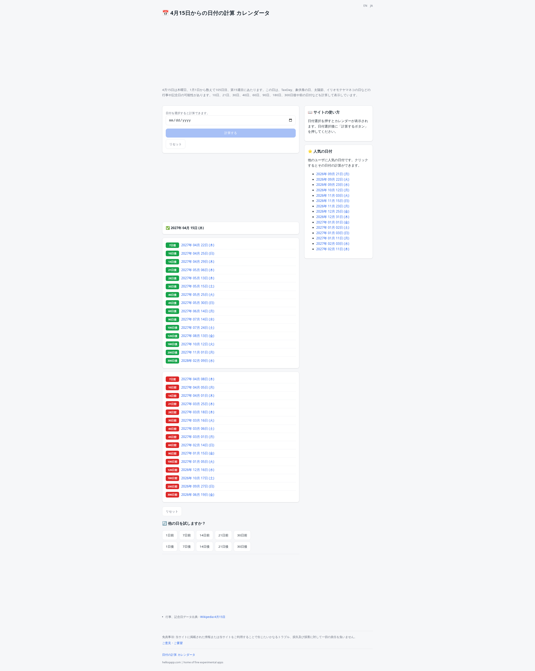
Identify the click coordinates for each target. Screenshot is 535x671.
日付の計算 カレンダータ (178, 655)
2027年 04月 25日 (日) (197, 253)
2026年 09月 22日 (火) (332, 179)
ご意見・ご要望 (172, 643)
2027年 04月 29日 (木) (197, 261)
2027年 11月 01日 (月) (197, 352)
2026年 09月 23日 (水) (332, 184)
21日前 (223, 535)
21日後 (223, 546)
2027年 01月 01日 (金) (332, 222)
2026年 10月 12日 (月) (332, 190)
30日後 (242, 546)
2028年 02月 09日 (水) (197, 360)
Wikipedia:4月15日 (212, 617)
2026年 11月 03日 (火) (332, 195)
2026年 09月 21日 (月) (332, 174)
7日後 (187, 546)
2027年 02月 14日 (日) (197, 445)
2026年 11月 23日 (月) (332, 206)
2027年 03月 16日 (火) (197, 420)
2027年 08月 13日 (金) (197, 335)
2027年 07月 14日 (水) (197, 319)
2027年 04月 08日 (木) (197, 379)
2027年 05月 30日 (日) (197, 302)
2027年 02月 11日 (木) (332, 249)
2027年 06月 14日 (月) (197, 311)
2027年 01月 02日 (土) (332, 227)
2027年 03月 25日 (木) (197, 404)
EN (365, 6)
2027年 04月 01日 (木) (197, 395)
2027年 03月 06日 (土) (197, 428)
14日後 (205, 546)
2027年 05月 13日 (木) (197, 278)
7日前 (187, 535)
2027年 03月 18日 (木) (197, 412)
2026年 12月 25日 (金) (332, 211)
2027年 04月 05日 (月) (197, 387)
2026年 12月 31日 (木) (332, 216)
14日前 (205, 535)
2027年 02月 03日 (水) (332, 243)
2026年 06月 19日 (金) (197, 494)
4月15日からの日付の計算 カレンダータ (216, 13)
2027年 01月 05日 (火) (197, 461)
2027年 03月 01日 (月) (197, 436)
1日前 (170, 535)
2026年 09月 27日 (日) (197, 486)
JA (371, 6)
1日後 (170, 546)
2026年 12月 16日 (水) (197, 469)
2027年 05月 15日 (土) (197, 286)
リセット (175, 144)
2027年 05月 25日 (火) (197, 294)
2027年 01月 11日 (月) (332, 238)
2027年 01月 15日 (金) (197, 453)
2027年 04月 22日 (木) (197, 245)
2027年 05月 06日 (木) (197, 270)
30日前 (242, 535)
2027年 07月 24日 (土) (197, 327)
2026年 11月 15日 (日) (332, 200)
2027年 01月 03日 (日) (332, 233)
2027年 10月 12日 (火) (197, 344)
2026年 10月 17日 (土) (197, 478)
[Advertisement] (287, 52)
